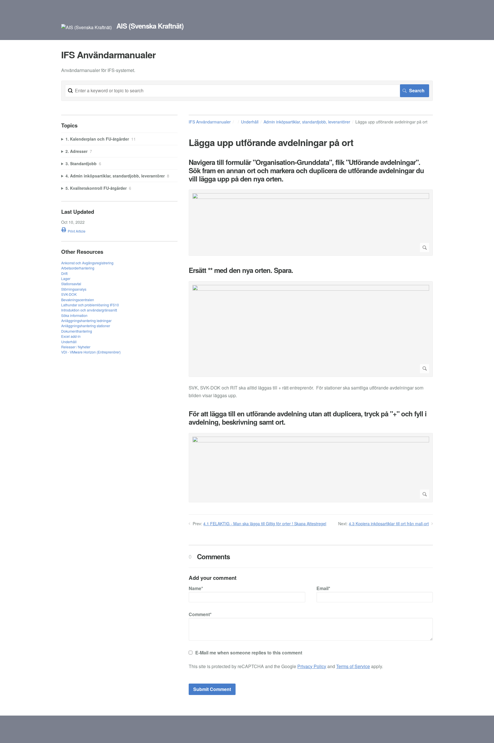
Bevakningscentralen (77, 299)
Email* (323, 588)
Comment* (200, 614)
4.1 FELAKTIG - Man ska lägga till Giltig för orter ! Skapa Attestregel (264, 523)
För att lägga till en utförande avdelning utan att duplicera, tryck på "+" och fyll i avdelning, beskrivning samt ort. (308, 418)
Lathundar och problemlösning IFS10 (90, 304)
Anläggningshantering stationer (85, 325)
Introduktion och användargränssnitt (89, 309)
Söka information (74, 315)
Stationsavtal (71, 283)
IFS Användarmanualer (210, 122)
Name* (196, 588)
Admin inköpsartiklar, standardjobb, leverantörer (307, 122)
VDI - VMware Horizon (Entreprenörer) (91, 351)
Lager (65, 278)
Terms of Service (353, 666)
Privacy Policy (311, 666)
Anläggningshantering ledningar (86, 320)
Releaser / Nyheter (75, 346)
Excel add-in (71, 336)
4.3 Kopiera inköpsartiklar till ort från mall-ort (389, 523)
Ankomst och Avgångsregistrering (87, 262)
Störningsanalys (73, 289)
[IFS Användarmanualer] (86, 27)
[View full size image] (310, 222)
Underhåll (249, 122)
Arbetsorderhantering (77, 267)
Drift (64, 273)
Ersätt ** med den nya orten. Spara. (241, 270)
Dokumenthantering (76, 331)
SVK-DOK (69, 294)
